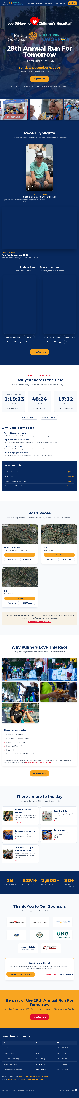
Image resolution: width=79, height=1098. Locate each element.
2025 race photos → (49, 417)
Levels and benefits (65, 974)
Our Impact (49, 3)
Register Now (39, 79)
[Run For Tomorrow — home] (12, 3)
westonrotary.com (35, 1079)
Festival (39, 3)
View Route (12, 559)
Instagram (22, 1079)
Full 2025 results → (29, 417)
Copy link (29, 342)
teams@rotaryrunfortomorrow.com (38, 762)
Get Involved (60, 3)
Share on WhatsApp (14, 342)
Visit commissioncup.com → (39, 622)
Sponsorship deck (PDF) (46, 974)
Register (72, 3)
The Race (30, 3)
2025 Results (28, 559)
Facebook (12, 1079)
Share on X (29, 337)
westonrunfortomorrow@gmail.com (33, 1076)
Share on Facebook (13, 337)
